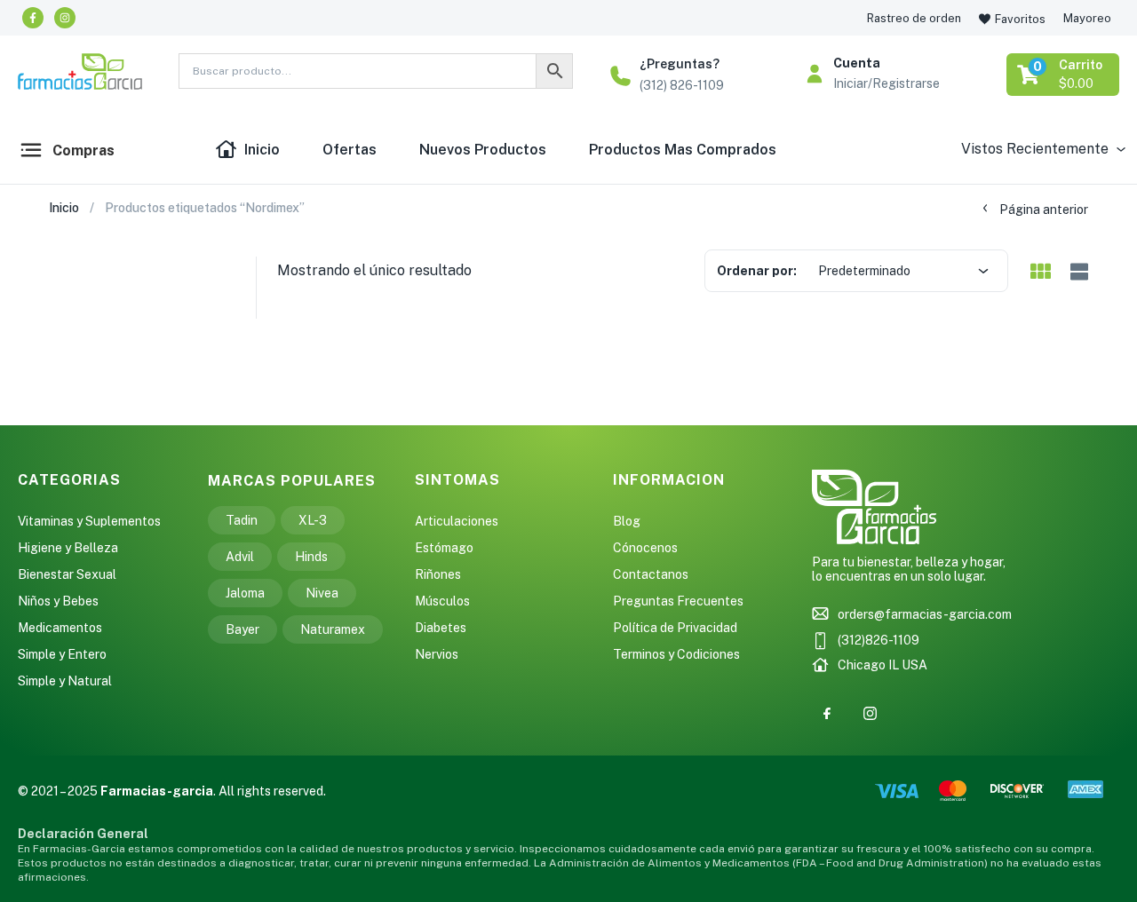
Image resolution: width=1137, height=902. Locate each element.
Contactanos (650, 574)
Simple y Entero (62, 654)
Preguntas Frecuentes (678, 601)
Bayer (242, 629)
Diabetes (440, 628)
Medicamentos (60, 628)
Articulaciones (456, 521)
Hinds (311, 557)
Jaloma (245, 593)
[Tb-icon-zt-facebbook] (827, 714)
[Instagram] (65, 17)
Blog (626, 521)
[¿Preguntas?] (620, 76)
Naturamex (332, 629)
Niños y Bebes (58, 601)
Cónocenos (645, 548)
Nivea (322, 593)
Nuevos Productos (482, 149)
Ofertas (349, 149)
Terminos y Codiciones (676, 654)
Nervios (436, 654)
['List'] (1077, 272)
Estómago (444, 548)
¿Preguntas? (680, 64)
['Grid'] (1040, 273)
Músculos (442, 601)
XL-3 (312, 520)
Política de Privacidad (675, 628)
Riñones (438, 574)
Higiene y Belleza (68, 548)
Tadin (242, 520)
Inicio (262, 149)
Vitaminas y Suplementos (89, 521)
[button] (1064, 74)
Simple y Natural (65, 681)
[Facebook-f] (33, 17)
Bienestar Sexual (67, 574)
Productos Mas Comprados (682, 149)
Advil (240, 557)
